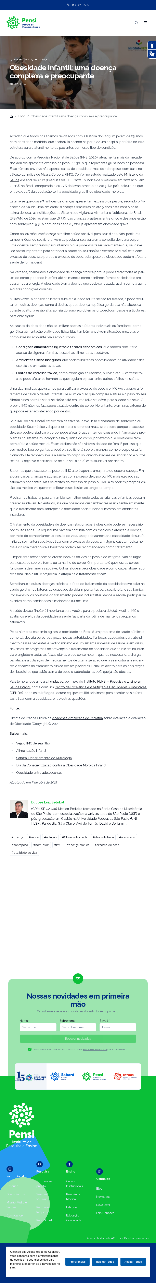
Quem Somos (15, 1194)
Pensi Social (44, 1220)
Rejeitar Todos (105, 1261)
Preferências (77, 1261)
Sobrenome (67, 1020)
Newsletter (103, 1205)
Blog (21, 116)
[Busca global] (136, 23)
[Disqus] (78, 916)
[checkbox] (29, 1049)
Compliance (14, 1215)
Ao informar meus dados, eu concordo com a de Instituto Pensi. (81, 1049)
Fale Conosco (105, 1213)
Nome (24, 1020)
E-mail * (105, 1020)
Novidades (103, 1196)
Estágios (71, 1207)
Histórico (12, 1186)
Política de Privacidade (95, 1049)
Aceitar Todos (133, 1261)
